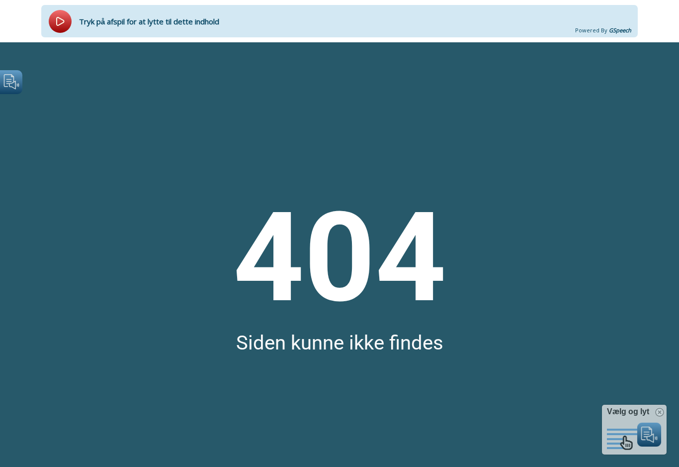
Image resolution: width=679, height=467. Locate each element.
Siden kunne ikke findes (339, 342)
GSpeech (620, 30)
